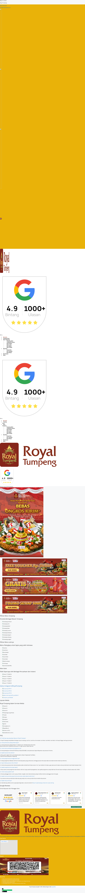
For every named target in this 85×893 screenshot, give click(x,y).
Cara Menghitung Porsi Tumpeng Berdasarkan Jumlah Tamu (14, 883)
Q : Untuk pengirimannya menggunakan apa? (10, 758)
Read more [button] (21, 802)
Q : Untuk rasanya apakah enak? (7, 771)
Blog (4, 355)
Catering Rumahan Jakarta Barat (8, 882)
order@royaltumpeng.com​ (5, 7)
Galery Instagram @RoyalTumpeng (11, 686)
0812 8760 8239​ (3, 5)
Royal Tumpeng (3, 2)
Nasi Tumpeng (4, 425)
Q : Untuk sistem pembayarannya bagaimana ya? (10, 748)
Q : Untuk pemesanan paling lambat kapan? (9, 742)
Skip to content (3, 0)
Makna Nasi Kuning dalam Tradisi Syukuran (10, 878)
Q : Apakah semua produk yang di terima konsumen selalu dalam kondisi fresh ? (17, 776)
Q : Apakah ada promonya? (6, 780)
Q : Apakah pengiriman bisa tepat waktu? (9, 767)
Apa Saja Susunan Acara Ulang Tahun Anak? (10, 880)
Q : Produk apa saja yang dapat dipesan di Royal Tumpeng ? (13, 738)
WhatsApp (10, 890)
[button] (28, 335)
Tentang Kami (4, 422)
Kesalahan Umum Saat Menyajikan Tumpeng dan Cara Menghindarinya (16, 881)
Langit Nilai (53, 886)
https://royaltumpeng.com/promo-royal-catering (43, 782)
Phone (5, 891)
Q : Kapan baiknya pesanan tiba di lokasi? (9, 763)
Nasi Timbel (9, 347)
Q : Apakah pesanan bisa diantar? (7, 752)
